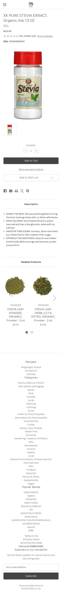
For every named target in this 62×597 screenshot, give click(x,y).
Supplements (31, 480)
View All (31, 527)
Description (31, 204)
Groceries (31, 435)
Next (54, 298)
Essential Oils (31, 421)
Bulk (31, 393)
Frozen (31, 424)
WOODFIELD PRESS (31, 513)
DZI (31, 509)
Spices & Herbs (31, 476)
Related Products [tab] (31, 261)
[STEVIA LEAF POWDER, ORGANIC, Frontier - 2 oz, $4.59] (15, 286)
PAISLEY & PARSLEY (31, 506)
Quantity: (31, 145)
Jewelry (31, 452)
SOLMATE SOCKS (31, 523)
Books (31, 389)
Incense (31, 449)
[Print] (16, 191)
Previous (4, 298)
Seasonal (31, 473)
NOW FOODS (31, 502)
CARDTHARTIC (31, 492)
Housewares (31, 445)
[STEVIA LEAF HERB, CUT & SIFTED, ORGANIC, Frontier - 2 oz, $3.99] (43, 286)
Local (31, 455)
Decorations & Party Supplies (31, 417)
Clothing (31, 407)
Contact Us (31, 370)
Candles (31, 396)
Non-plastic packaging (31, 386)
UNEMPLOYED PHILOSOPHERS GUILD (31, 520)
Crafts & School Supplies (31, 414)
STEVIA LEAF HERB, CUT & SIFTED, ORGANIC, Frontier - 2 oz (43, 315)
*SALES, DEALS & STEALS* (31, 383)
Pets (31, 466)
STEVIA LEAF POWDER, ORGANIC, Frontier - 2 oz (15, 315)
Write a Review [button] (45, 36)
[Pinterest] (27, 191)
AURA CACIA (31, 516)
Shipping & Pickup (31, 367)
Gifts (31, 442)
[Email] (10, 191)
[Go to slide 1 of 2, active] (26, 332)
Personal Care (31, 462)
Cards (31, 400)
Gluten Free (31, 431)
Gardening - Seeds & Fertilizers (31, 438)
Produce (31, 469)
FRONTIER (31, 499)
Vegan (31, 483)
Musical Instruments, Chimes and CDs (31, 459)
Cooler (31, 410)
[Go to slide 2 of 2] (32, 332)
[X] (22, 191)
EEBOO (31, 495)
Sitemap (31, 374)
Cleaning (31, 403)
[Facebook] (5, 191)
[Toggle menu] (4, 4)
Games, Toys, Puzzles (31, 428)
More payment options (31, 169)
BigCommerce (36, 585)
